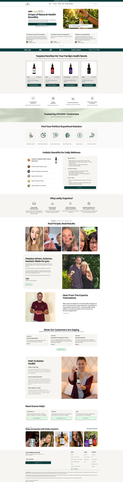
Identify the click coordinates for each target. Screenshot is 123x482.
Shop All (72, 454)
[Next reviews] (63, 45)
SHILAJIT (83, 77)
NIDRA (47, 77)
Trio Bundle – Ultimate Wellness (75, 466)
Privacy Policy (94, 461)
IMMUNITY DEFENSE (67, 77)
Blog (84, 461)
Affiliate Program (86, 459)
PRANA (28, 77)
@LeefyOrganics (93, 428)
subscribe (36, 462)
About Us (85, 454)
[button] (50, 4)
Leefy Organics (30, 480)
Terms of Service (94, 459)
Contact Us (93, 454)
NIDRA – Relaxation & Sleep (75, 461)
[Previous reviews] (59, 45)
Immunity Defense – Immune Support (76, 459)
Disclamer (93, 466)
